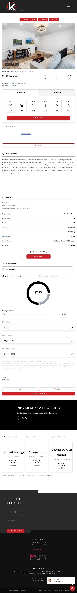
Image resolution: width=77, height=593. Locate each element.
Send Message (15, 530)
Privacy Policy (42, 590)
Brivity (16, 590)
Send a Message (38, 549)
